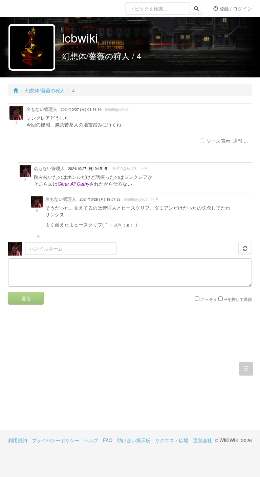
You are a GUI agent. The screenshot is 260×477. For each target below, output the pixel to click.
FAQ (107, 440)
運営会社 (202, 440)
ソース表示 (218, 140)
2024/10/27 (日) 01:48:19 (81, 109)
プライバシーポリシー (55, 440)
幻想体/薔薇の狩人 (45, 90)
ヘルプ (91, 440)
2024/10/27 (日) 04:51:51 (88, 168)
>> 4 (143, 168)
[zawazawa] (35, 8)
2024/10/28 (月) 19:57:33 (100, 199)
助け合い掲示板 (133, 440)
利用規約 (17, 440)
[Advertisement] (69, 372)
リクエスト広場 (171, 440)
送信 (26, 298)
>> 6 (154, 198)
